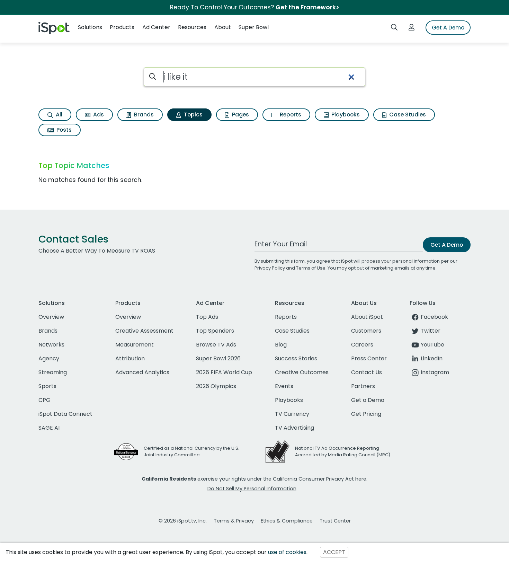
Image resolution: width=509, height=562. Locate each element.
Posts (63, 130)
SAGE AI (49, 428)
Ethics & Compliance (287, 520)
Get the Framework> (307, 7)
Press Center (369, 358)
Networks (51, 345)
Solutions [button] (90, 27)
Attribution (130, 358)
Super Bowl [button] (254, 27)
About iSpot (367, 317)
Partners (363, 386)
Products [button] (122, 27)
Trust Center (335, 520)
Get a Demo (367, 400)
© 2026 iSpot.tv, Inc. (183, 520)
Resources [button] (192, 27)
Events (284, 386)
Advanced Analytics (142, 372)
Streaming (52, 372)
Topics (192, 114)
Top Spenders (215, 331)
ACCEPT (334, 552)
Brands (143, 114)
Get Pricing (366, 414)
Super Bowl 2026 (218, 358)
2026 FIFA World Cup (224, 372)
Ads (98, 114)
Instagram (435, 372)
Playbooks (345, 114)
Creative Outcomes (302, 372)
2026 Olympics (216, 386)
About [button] (222, 27)
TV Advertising (294, 428)
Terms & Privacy (234, 520)
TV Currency (292, 414)
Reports (289, 114)
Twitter (430, 331)
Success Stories (296, 358)
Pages (240, 114)
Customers (366, 331)
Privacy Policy (269, 268)
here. (361, 478)
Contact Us (366, 372)
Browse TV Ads (216, 345)
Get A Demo (448, 28)
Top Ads (207, 317)
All (58, 114)
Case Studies (407, 114)
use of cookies (287, 552)
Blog (281, 345)
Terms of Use (310, 268)
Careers (362, 345)
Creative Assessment (144, 331)
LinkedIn (432, 358)
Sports (47, 386)
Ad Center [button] (156, 27)
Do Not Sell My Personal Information (251, 488)
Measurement (134, 345)
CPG (44, 400)
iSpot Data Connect (65, 414)
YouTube (432, 345)
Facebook (434, 317)
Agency (48, 358)
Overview (51, 317)
